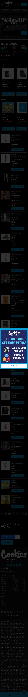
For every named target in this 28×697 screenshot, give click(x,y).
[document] (14, 348)
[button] (26, 330)
